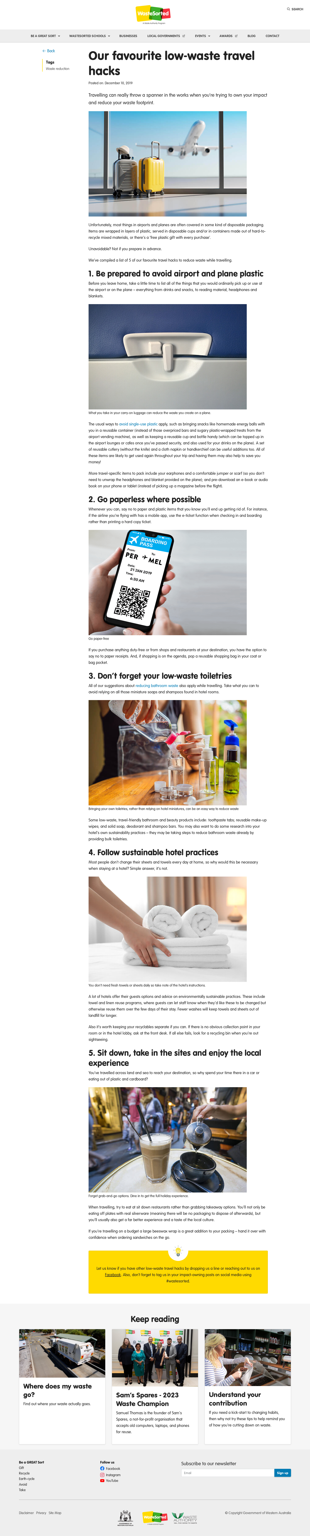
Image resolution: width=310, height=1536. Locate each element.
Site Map (55, 1512)
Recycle (24, 1473)
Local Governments (164, 36)
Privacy (41, 1512)
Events (200, 36)
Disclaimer (26, 1512)
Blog (252, 36)
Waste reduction (57, 68)
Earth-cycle (27, 1478)
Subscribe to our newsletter (208, 1463)
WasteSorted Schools (87, 36)
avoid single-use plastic (138, 423)
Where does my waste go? (57, 1390)
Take (22, 1489)
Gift (21, 1467)
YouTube (111, 1480)
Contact (272, 36)
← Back (48, 50)
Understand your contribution (235, 1399)
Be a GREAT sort (43, 36)
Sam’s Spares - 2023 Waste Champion (147, 1399)
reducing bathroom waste (157, 685)
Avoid (23, 1484)
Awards (226, 36)
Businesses (128, 36)
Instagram (113, 1474)
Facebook (113, 1274)
